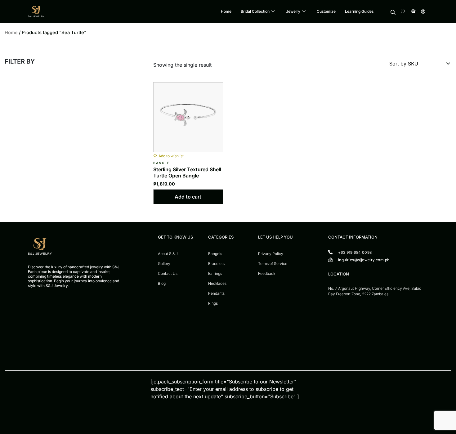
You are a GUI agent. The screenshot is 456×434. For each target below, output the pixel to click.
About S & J (168, 253)
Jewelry (293, 11)
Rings (213, 303)
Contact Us (167, 273)
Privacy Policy (270, 253)
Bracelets (216, 263)
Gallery (164, 263)
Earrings (215, 273)
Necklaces (217, 283)
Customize (326, 11)
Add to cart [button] (188, 197)
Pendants (216, 293)
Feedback (266, 273)
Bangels (215, 253)
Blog (162, 283)
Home (226, 11)
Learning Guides (359, 11)
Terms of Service (272, 263)
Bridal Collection (255, 11)
